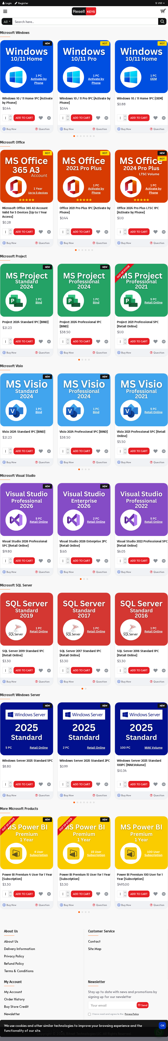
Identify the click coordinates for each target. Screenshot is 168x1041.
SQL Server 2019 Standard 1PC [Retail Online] (23, 653)
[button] (74, 136)
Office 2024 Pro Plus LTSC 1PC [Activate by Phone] (138, 210)
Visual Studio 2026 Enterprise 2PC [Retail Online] (83, 543)
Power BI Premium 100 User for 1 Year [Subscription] (140, 876)
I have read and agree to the (115, 1013)
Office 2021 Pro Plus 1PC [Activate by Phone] (85, 210)
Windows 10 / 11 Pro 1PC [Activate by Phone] (85, 100)
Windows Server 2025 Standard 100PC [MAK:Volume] (139, 762)
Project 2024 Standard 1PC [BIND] (25, 322)
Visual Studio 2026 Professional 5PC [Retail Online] (24, 543)
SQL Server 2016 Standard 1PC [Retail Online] (138, 653)
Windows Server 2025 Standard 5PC (27, 760)
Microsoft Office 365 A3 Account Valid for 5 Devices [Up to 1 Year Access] (25, 212)
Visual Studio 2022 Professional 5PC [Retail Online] (142, 543)
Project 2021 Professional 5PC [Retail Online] (138, 324)
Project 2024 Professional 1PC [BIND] (80, 324)
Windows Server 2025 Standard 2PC (85, 760)
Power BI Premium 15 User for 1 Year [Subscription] (85, 876)
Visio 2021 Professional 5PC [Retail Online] (141, 433)
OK (162, 1025)
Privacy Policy (51, 1030)
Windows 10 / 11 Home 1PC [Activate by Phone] (27, 100)
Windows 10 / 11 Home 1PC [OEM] (140, 98)
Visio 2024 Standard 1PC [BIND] (23, 431)
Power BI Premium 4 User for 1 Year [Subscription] (27, 876)
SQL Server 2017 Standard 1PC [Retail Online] (80, 653)
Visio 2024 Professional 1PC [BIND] (84, 431)
